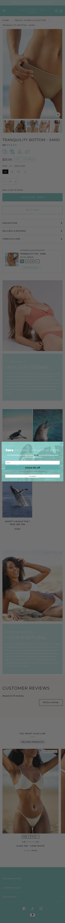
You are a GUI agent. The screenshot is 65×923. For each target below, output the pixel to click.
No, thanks (32, 476)
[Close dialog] (61, 443)
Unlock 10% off (32, 467)
